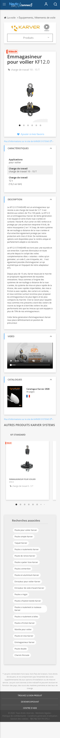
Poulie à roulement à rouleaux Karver (28, 609)
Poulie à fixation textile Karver (28, 600)
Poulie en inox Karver (24, 635)
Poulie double (21, 648)
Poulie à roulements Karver (27, 549)
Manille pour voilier (23, 629)
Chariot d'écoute (22, 655)
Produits (28, 38)
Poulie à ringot (21, 594)
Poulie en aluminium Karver (27, 575)
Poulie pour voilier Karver (26, 530)
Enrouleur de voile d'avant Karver (29, 588)
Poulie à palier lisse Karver (26, 562)
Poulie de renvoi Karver (25, 555)
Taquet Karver (21, 543)
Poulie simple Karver (24, 536)
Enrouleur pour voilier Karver (27, 581)
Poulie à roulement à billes (26, 616)
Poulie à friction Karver (25, 623)
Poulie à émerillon (23, 568)
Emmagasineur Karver (25, 642)
